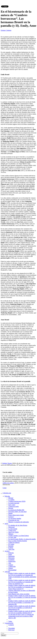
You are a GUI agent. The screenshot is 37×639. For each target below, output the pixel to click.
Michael (10, 498)
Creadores (11, 559)
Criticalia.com (7, 493)
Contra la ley (12, 530)
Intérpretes (11, 556)
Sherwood (11, 527)
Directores (11, 558)
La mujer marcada (13, 503)
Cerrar (4, 488)
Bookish (10, 546)
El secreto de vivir (13, 520)
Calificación (12, 566)
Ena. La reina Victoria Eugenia (17, 541)
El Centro (11, 544)
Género (10, 568)
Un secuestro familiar (14, 518)
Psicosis (10, 508)
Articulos (7, 571)
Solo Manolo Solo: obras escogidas (18, 594)
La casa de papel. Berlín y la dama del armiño (22, 539)
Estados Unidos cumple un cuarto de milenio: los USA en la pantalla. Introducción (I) (21, 612)
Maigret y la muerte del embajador (18, 522)
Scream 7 (11, 517)
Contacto (11, 625)
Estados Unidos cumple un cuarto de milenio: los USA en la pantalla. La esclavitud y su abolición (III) (21, 602)
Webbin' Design (7, 463)
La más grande (12, 529)
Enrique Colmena (6, 30)
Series (6, 523)
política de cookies (8, 483)
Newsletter (11, 628)
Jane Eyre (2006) (13, 532)
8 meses (10, 547)
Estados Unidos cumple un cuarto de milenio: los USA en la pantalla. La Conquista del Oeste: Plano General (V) (21, 587)
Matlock (10, 534)
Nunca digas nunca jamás (16, 515)
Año (9, 563)
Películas (11, 553)
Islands (10, 513)
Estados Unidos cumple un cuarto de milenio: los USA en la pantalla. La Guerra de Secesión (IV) (22, 597)
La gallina (11, 499)
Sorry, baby (11, 505)
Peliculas (7, 496)
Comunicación (9, 623)
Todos (10, 621)
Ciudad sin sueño (13, 506)
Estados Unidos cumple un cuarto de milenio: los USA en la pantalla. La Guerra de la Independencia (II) (21, 607)
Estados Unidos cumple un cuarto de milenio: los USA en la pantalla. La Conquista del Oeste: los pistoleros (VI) (21, 581)
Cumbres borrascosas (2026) (16, 501)
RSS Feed (11, 630)
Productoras (11, 561)
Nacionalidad (12, 570)
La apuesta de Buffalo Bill (16, 510)
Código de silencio (14, 542)
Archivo (7, 551)
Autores (10, 565)
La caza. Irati (12, 537)
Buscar (3, 635)
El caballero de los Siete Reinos (17, 525)
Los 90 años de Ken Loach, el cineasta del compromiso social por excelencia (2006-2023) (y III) (21, 616)
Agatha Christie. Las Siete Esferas (18, 535)
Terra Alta (11, 549)
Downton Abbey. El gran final (17, 511)
